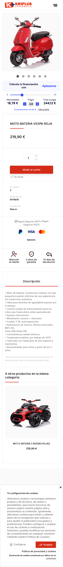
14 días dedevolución (49, 261)
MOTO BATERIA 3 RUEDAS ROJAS (31, 443)
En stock (14, 187)
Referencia (16, 196)
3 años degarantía (31, 261)
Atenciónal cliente (14, 261)
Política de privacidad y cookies (39, 551)
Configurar (17, 545)
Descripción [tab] (31, 281)
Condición (15, 206)
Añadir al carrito (31, 169)
